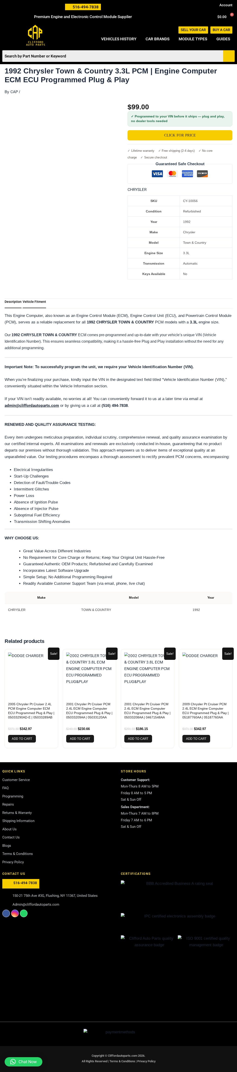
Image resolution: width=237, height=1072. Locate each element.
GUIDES (223, 39)
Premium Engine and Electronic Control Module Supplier (83, 16)
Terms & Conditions (122, 1061)
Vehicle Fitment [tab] (34, 302)
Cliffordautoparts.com (122, 1055)
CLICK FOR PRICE (180, 135)
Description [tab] (13, 302)
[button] (23, 1061)
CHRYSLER (137, 189)
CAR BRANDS (157, 39)
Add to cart (22, 738)
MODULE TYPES (193, 39)
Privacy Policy (146, 1061)
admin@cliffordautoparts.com (32, 405)
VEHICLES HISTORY (118, 39)
